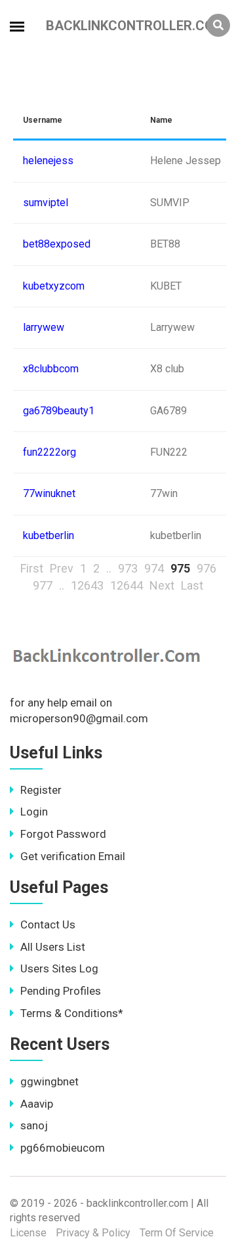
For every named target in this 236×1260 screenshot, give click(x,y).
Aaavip (36, 1103)
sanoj (34, 1125)
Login (34, 811)
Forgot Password (63, 833)
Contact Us (47, 924)
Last (192, 585)
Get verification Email (72, 856)
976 (206, 568)
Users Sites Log (59, 968)
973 (128, 568)
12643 (87, 585)
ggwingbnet (49, 1081)
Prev (61, 568)
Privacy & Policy (93, 1233)
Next (161, 585)
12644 (126, 585)
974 (154, 568)
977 (42, 585)
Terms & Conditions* (71, 1013)
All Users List (52, 946)
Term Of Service (177, 1233)
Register (41, 789)
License (28, 1233)
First (31, 568)
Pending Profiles (60, 990)
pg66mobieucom (62, 1147)
